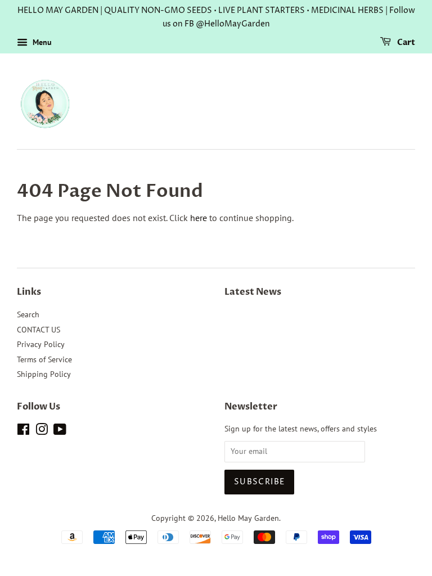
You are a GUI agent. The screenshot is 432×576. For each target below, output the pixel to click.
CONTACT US (38, 330)
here (198, 217)
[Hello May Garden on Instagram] (41, 431)
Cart (405, 42)
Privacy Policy (41, 344)
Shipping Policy (44, 374)
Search (28, 314)
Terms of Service (44, 359)
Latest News (252, 292)
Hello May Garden (248, 518)
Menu (41, 42)
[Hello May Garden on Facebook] (23, 431)
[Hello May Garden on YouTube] (59, 431)
